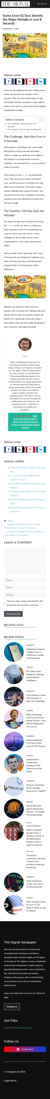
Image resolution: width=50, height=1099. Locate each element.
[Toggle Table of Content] (40, 120)
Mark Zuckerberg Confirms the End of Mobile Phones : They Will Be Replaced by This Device (36, 721)
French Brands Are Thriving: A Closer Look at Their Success (35, 743)
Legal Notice (10, 1080)
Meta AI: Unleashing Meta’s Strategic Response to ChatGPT (36, 788)
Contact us (12, 1006)
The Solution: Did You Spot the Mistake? (24, 130)
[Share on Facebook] (9, 81)
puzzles (25, 175)
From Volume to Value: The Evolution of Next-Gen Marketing (36, 698)
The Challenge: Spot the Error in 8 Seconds (21, 125)
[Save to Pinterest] (30, 81)
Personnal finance (22, 1028)
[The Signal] (15, 4)
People (8, 1028)
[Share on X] (20, 81)
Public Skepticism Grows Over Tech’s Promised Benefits (34, 884)
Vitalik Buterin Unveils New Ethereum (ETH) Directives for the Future (34, 766)
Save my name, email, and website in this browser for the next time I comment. (25, 603)
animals (11, 225)
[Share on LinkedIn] (41, 81)
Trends (10, 521)
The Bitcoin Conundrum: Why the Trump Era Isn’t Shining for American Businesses (35, 862)
